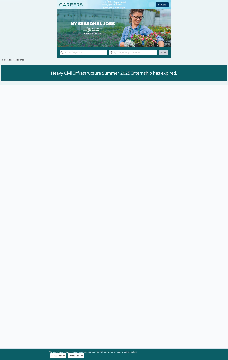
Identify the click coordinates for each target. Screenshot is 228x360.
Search (163, 52)
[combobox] (83, 52)
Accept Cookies (58, 355)
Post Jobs (162, 5)
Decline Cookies (76, 355)
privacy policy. (130, 352)
